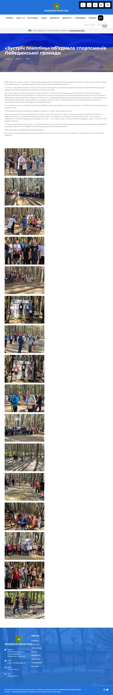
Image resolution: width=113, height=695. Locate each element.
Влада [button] (44, 18)
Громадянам (36, 662)
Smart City (20, 18)
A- (89, 5)
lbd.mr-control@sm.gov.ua (16, 663)
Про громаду (36, 648)
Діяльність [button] (67, 18)
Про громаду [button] (32, 18)
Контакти (92, 18)
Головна (8, 59)
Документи (35, 655)
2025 (27, 59)
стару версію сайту (77, 30)
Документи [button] (54, 18)
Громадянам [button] (80, 18)
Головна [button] (9, 18)
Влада (34, 651)
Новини (18, 59)
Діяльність (35, 659)
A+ (83, 5)
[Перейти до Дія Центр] (100, 18)
